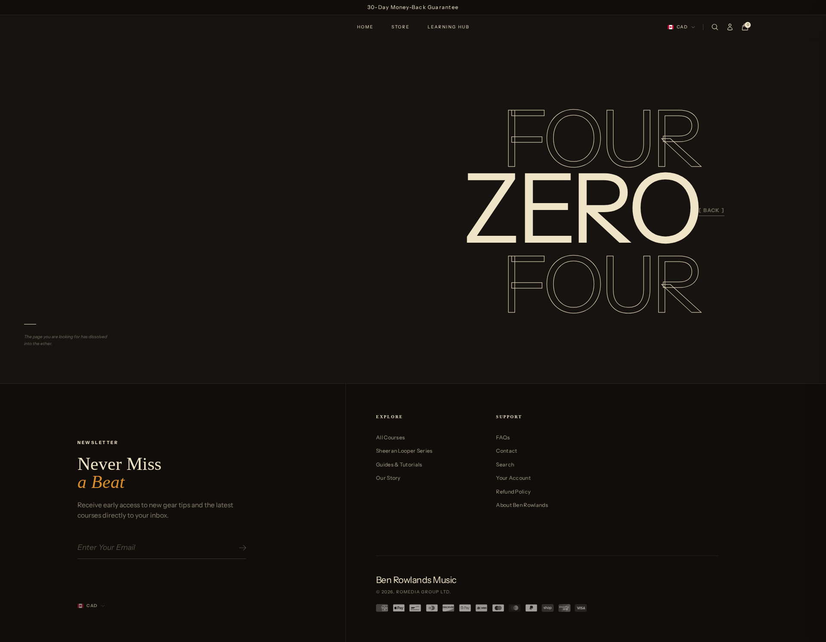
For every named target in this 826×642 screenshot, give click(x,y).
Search (505, 464)
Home (365, 27)
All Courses (390, 437)
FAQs (503, 437)
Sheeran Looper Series (404, 451)
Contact (506, 451)
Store (400, 27)
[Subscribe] (241, 548)
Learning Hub (448, 27)
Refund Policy (513, 491)
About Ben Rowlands (522, 505)
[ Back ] (711, 210)
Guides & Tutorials (399, 464)
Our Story (388, 478)
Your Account (513, 478)
